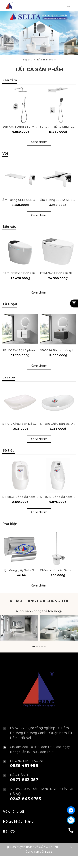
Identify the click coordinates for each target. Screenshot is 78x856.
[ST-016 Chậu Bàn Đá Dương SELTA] (58, 402)
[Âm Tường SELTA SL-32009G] (20, 178)
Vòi (5, 153)
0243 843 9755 (25, 798)
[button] (33, 646)
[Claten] (39, 32)
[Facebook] (71, 810)
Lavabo (8, 377)
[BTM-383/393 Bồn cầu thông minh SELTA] (20, 251)
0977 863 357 (24, 779)
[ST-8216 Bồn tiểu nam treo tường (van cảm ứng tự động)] (58, 475)
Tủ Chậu (9, 304)
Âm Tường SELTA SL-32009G (20, 200)
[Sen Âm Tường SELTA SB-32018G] (58, 105)
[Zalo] (71, 820)
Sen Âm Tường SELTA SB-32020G (20, 126)
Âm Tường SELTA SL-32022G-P (58, 200)
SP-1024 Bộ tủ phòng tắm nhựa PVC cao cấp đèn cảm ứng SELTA (58, 350)
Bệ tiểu (8, 450)
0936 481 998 (24, 765)
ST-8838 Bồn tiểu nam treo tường (20, 497)
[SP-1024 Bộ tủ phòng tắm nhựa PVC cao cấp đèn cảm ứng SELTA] (58, 329)
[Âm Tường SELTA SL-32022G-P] (58, 178)
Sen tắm (9, 80)
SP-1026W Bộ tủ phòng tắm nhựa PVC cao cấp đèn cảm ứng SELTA (20, 350)
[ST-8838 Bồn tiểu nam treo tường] (20, 475)
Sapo (49, 851)
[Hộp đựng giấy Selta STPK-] (20, 548)
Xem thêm (39, 142)
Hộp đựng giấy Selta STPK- (20, 570)
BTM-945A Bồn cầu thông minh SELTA (58, 273)
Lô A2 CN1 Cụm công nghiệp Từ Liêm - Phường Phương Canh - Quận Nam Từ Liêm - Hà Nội (41, 733)
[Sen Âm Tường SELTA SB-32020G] (20, 105)
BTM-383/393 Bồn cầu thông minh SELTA (20, 273)
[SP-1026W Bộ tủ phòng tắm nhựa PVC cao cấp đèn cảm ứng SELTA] (20, 329)
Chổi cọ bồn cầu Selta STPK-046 (58, 570)
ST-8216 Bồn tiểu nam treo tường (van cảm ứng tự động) (58, 497)
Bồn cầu (9, 227)
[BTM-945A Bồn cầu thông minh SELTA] (58, 251)
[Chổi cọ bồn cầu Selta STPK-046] (58, 548)
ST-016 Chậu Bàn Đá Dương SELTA (58, 424)
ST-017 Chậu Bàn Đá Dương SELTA (20, 424)
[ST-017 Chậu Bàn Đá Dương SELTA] (20, 402)
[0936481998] (71, 830)
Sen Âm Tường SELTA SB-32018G (58, 126)
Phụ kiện (9, 524)
